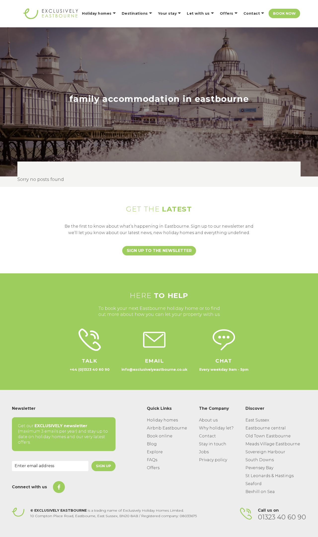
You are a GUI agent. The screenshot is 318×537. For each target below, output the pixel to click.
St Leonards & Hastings (269, 475)
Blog (152, 444)
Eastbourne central (265, 428)
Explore (155, 452)
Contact (207, 436)
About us (208, 420)
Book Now (284, 13)
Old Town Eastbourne (268, 436)
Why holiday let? (216, 428)
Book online (159, 436)
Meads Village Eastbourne (272, 444)
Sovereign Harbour (265, 452)
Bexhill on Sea (260, 491)
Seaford (253, 483)
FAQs (152, 459)
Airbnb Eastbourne (167, 428)
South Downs (259, 459)
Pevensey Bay (259, 467)
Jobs (204, 452)
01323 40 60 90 (282, 517)
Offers (153, 467)
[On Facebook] (59, 487)
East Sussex (257, 420)
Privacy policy (213, 459)
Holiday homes (162, 420)
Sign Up (103, 466)
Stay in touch (212, 444)
